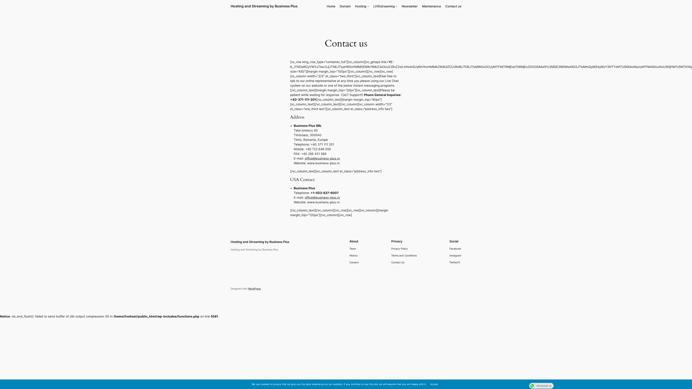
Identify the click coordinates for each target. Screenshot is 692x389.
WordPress (254, 288)
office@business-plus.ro (322, 158)
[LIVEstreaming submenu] (396, 6)
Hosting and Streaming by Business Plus (264, 6)
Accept (434, 384)
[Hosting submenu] (368, 6)
